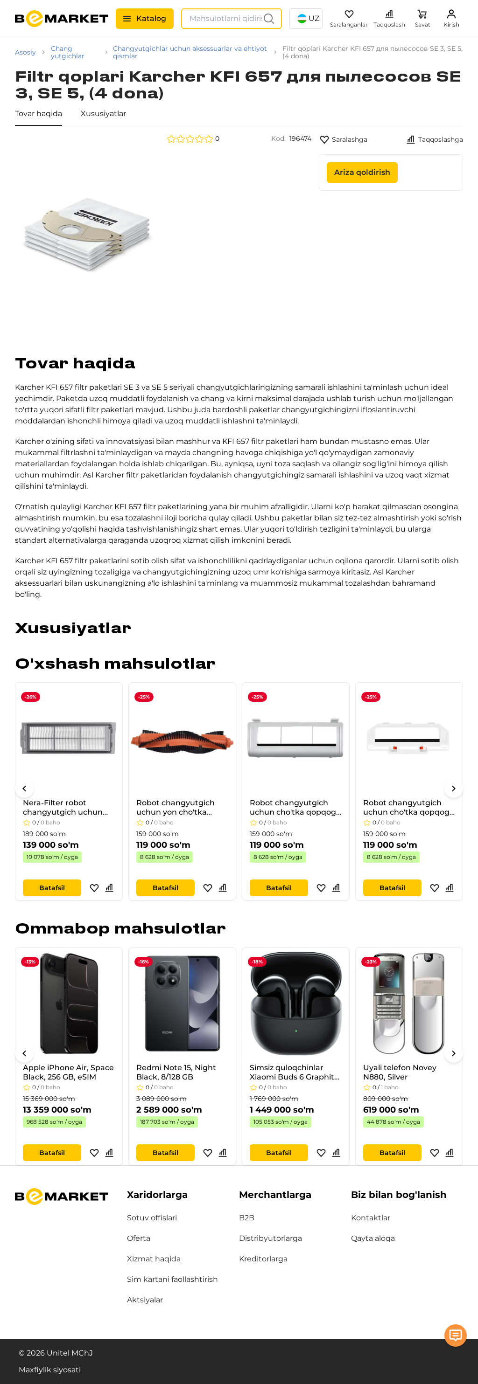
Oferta (138, 1238)
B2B (246, 1217)
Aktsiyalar (145, 1299)
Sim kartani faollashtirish (172, 1279)
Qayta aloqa (373, 1238)
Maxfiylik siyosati (50, 1369)
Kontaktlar (370, 1217)
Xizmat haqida (154, 1258)
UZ (314, 18)
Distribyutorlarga (270, 1238)
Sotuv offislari (152, 1217)
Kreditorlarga (263, 1258)
